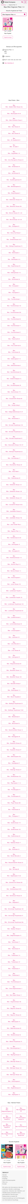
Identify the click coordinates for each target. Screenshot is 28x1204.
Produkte (4, 1178)
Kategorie (5, 1177)
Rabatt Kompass (9, 2)
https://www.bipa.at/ (9, 63)
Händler (4, 1175)
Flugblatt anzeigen (8, 37)
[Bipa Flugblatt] (21, 1151)
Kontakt (4, 1184)
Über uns (4, 1182)
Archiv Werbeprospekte (8, 1180)
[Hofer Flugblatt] (7, 1151)
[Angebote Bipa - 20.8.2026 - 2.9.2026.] (8, 24)
